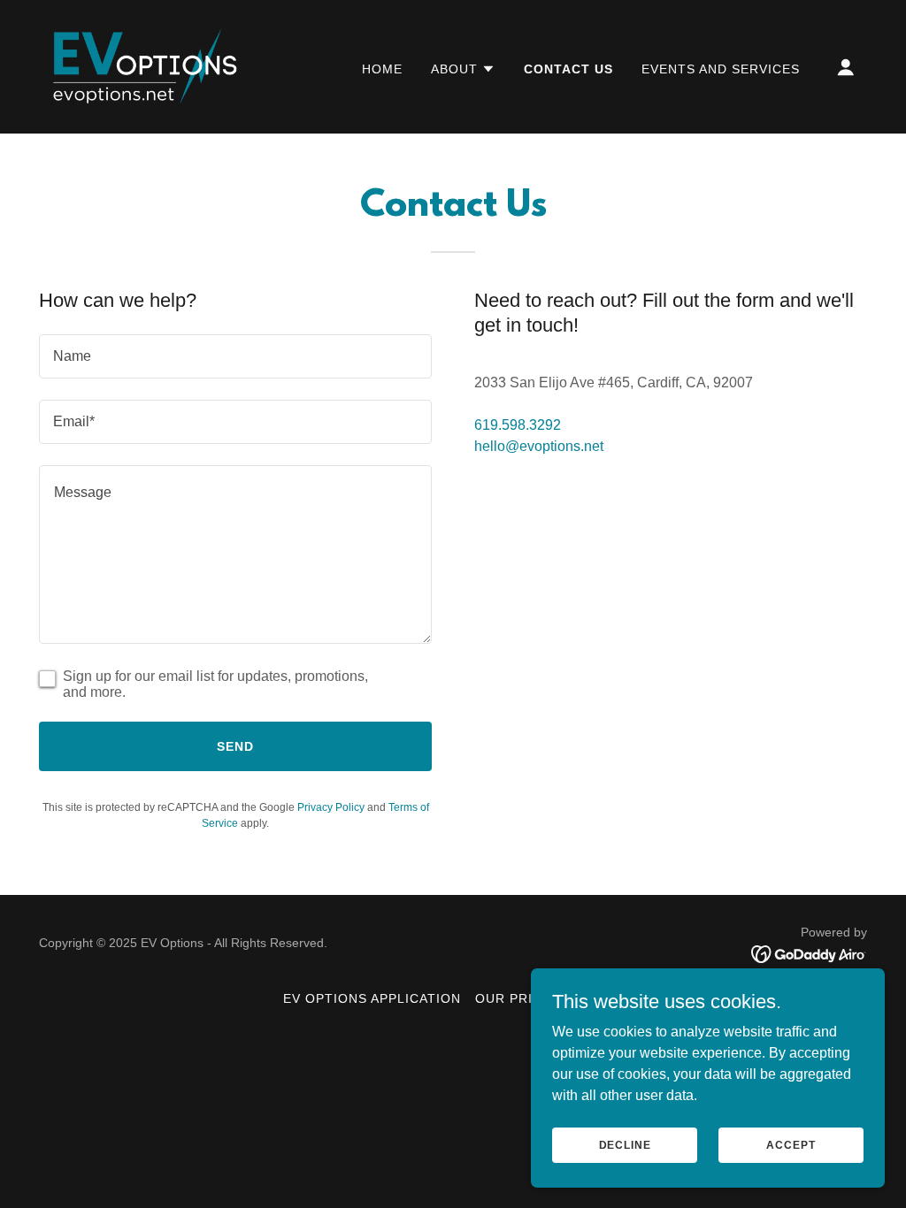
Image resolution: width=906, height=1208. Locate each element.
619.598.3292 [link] (517, 424)
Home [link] (382, 69)
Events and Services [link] (720, 69)
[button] (463, 69)
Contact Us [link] (568, 69)
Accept (790, 1144)
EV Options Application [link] (372, 998)
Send (235, 746)
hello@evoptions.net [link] (538, 446)
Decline (625, 1144)
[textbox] (235, 356)
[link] (142, 65)
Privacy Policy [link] (331, 807)
